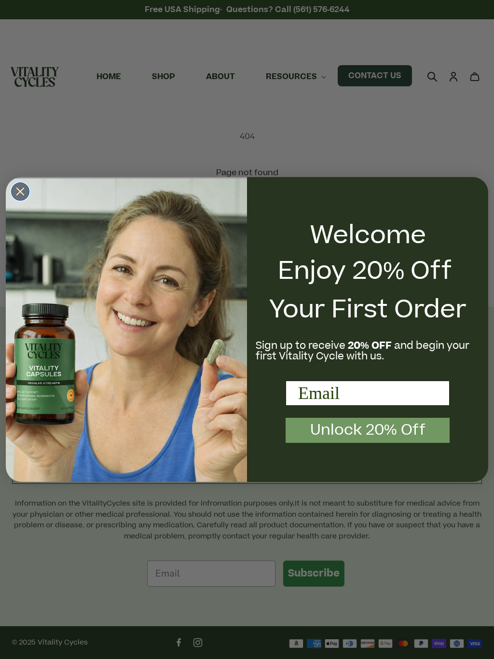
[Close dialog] (20, 191)
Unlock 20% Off (367, 430)
